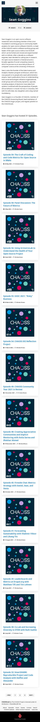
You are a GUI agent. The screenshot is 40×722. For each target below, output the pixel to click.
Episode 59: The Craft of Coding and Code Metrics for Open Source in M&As (19, 157)
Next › (31, 695)
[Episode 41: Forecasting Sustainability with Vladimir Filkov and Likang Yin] (20, 512)
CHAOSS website (9, 710)
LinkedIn (28, 28)
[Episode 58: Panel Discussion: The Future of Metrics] (20, 184)
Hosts (17, 708)
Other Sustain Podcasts (23, 710)
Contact (29, 708)
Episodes (11, 708)
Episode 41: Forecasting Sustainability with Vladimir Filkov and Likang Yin (19, 534)
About (5, 708)
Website (13, 28)
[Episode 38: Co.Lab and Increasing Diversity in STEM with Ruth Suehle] (20, 608)
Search (35, 708)
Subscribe (35, 710)
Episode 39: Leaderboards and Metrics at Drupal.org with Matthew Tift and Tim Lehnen (17, 582)
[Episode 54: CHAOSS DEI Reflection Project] (20, 322)
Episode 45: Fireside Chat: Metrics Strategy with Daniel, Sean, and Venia (19, 485)
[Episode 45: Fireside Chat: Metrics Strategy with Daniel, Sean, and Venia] (20, 464)
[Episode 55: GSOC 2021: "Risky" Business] (20, 277)
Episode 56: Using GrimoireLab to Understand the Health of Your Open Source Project (19, 251)
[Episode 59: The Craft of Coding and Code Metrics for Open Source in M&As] (20, 136)
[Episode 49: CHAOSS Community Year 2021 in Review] (20, 368)
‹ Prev (9, 695)
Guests (23, 708)
